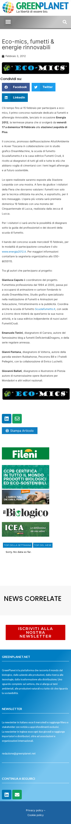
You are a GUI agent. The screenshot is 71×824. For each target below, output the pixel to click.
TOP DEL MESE (42, 545)
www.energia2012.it (14, 251)
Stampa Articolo (22, 431)
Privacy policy (34, 810)
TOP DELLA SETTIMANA (17, 545)
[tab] (17, 545)
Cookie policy (35, 815)
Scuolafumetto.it (45, 309)
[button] (8, 22)
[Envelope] (17, 418)
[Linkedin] (6, 418)
